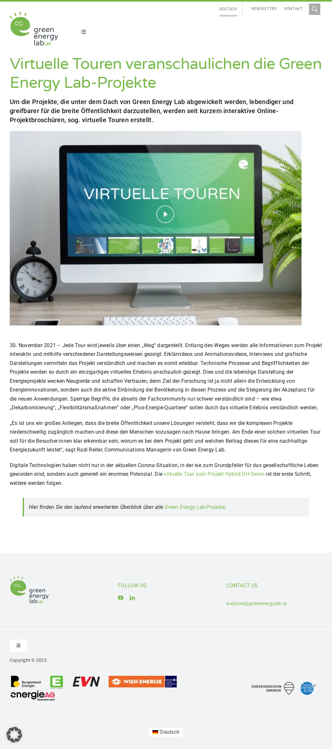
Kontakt (293, 8)
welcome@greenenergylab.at (256, 603)
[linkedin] (132, 597)
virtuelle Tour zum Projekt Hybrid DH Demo (214, 474)
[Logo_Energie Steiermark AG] (56, 677)
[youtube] (120, 597)
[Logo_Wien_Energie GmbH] (142, 677)
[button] (14, 734)
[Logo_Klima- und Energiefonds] (308, 684)
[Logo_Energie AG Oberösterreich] (33, 691)
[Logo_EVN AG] (86, 677)
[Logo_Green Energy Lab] (34, 14)
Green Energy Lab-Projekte (194, 507)
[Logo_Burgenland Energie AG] (26, 677)
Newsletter (263, 8)
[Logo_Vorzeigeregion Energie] (272, 684)
